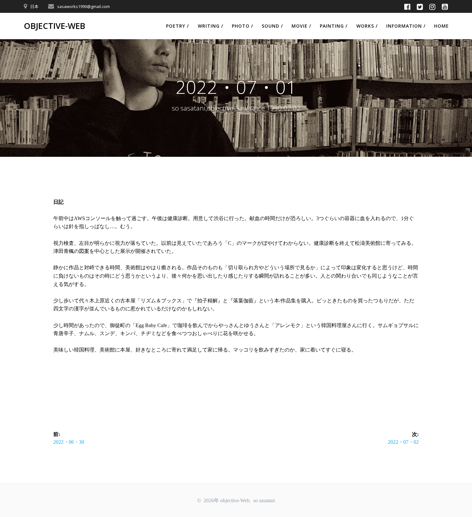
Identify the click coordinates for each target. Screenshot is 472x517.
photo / (242, 26)
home (441, 26)
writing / (210, 26)
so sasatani (264, 500)
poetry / (177, 26)
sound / (272, 26)
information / (405, 26)
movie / (301, 26)
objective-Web (54, 26)
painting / (333, 26)
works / (367, 26)
